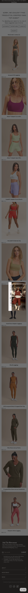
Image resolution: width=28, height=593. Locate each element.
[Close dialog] (18, 283)
